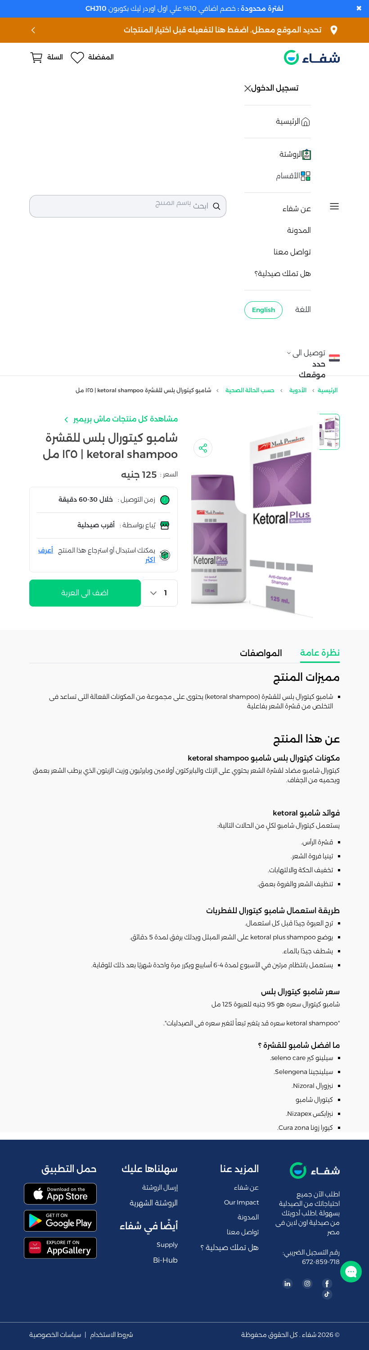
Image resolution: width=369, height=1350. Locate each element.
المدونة (299, 230)
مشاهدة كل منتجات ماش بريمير (125, 419)
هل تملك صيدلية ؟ (230, 1247)
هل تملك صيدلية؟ (283, 273)
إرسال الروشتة (160, 1187)
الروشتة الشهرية (154, 1203)
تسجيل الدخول (275, 88)
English (263, 310)
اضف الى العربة (84, 593)
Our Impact (241, 1202)
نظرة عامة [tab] (320, 653)
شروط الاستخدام (111, 1335)
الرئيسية (328, 390)
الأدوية (297, 390)
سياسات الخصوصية (55, 1335)
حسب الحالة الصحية (249, 390)
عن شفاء (297, 208)
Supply (167, 1245)
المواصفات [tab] (261, 653)
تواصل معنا (292, 252)
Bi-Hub (165, 1260)
